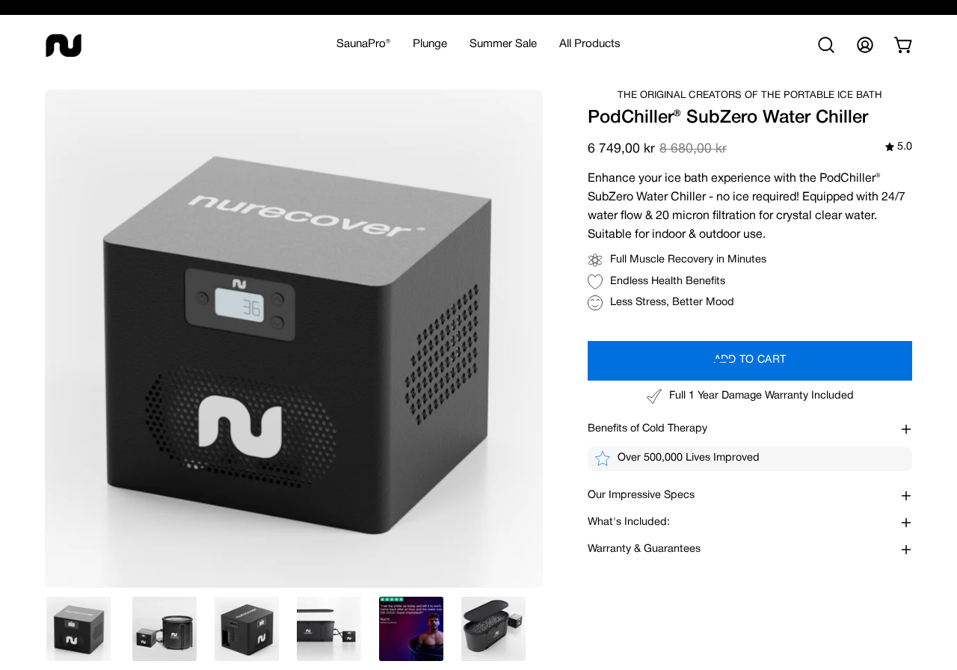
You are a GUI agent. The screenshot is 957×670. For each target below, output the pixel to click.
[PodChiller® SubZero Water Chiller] (78, 629)
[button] (429, 45)
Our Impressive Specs (641, 495)
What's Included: (629, 522)
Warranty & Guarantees (644, 549)
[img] (898, 147)
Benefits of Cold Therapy (647, 429)
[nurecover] (63, 45)
